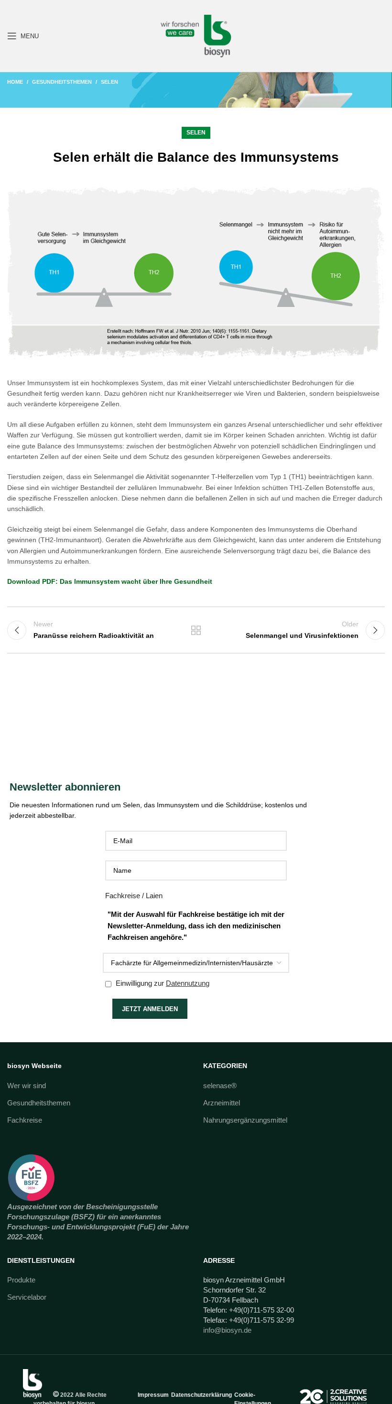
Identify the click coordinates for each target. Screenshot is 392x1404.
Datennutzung (187, 983)
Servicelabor (26, 1297)
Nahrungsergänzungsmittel (245, 1120)
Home (15, 82)
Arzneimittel (221, 1103)
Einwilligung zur (161, 983)
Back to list (196, 630)
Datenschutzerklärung (201, 1395)
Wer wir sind (26, 1085)
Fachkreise (24, 1120)
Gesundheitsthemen (62, 82)
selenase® (220, 1085)
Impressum (153, 1395)
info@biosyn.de (227, 1330)
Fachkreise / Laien (134, 895)
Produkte (21, 1280)
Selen (109, 82)
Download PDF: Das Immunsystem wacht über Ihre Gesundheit (109, 581)
